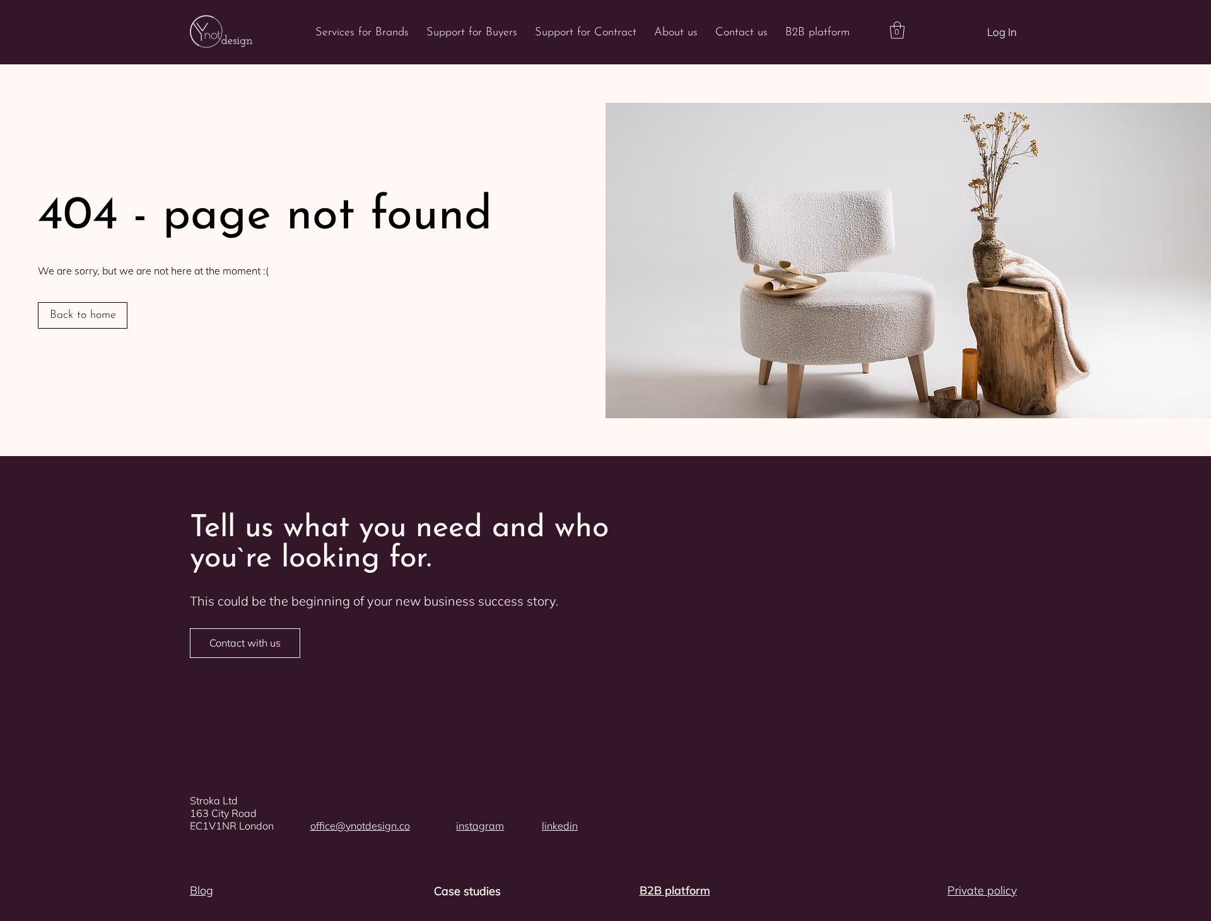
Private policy (982, 890)
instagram (480, 825)
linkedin (560, 825)
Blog (201, 890)
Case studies (467, 891)
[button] (897, 29)
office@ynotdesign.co (360, 825)
